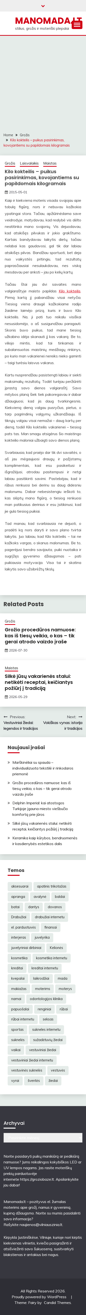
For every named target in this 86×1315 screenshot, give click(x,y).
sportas (17, 1029)
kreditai (17, 968)
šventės (34, 1080)
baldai (60, 896)
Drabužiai (18, 917)
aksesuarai (19, 886)
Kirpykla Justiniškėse (21, 1237)
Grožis (10, 163)
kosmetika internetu (51, 958)
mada (62, 978)
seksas (48, 1019)
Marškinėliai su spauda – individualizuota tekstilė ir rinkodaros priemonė (42, 768)
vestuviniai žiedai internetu (32, 1060)
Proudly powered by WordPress (39, 1296)
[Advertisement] (43, 81)
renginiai (44, 1009)
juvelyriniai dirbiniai (26, 948)
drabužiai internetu (49, 917)
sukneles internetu (46, 1029)
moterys (65, 989)
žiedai (53, 1080)
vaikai (16, 1050)
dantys (33, 907)
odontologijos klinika (46, 999)
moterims (42, 989)
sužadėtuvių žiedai (48, 1040)
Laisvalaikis (29, 163)
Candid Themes (57, 1302)
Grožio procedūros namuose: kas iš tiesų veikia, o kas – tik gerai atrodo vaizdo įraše (40, 635)
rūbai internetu (22, 1019)
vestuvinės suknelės (26, 1070)
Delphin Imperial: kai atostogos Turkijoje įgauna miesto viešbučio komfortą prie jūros (40, 808)
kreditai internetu (45, 968)
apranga (18, 896)
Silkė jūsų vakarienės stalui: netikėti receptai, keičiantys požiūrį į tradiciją (39, 682)
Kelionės (56, 948)
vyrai (15, 1080)
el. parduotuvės (23, 927)
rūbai (64, 1009)
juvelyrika (42, 937)
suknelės (18, 1040)
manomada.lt (48, 20)
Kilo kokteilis (70, 291)
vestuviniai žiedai (42, 1050)
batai (15, 907)
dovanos (55, 907)
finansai (50, 927)
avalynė (40, 896)
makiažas (19, 989)
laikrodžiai (41, 978)
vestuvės (58, 1070)
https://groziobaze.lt (37, 1179)
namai (16, 999)
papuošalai (20, 1009)
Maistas (50, 163)
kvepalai (18, 978)
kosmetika (19, 958)
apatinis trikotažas (51, 886)
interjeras (18, 937)
